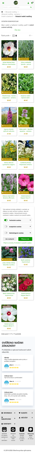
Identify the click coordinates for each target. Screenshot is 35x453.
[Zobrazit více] (14, 59)
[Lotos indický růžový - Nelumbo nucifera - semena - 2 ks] (9, 249)
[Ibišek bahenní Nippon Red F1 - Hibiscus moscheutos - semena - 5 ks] (26, 282)
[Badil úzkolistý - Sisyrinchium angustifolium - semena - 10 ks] (26, 249)
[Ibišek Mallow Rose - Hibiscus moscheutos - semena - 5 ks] (9, 49)
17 (30, 36)
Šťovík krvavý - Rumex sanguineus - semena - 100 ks (9, 98)
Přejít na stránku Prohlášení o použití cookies (17, 243)
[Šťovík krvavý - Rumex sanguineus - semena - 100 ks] (9, 82)
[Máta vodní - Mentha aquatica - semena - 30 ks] (26, 115)
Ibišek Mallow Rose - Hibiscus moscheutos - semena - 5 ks (9, 64)
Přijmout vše (25, 239)
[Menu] (3, 3)
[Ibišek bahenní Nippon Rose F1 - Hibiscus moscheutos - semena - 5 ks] (26, 182)
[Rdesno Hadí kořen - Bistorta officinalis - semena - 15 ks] (9, 182)
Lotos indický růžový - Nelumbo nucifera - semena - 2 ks (9, 265)
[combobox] (15, 7)
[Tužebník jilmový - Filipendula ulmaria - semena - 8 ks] (26, 149)
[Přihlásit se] (28, 3)
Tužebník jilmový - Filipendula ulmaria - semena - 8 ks (25, 164)
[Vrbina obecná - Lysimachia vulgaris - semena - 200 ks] (9, 149)
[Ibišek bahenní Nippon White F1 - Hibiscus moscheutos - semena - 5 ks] (9, 313)
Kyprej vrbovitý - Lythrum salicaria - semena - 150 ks (9, 131)
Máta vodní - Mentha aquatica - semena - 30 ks (25, 131)
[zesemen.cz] (16, 2)
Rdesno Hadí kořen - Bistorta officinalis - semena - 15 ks (9, 198)
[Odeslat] (31, 7)
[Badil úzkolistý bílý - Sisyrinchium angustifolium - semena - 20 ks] (9, 282)
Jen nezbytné (9, 239)
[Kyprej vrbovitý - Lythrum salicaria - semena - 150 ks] (9, 115)
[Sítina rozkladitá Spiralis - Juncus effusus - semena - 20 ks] (26, 49)
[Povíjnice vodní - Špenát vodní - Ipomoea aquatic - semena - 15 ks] (26, 82)
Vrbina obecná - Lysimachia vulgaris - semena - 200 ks (9, 164)
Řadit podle (5, 36)
